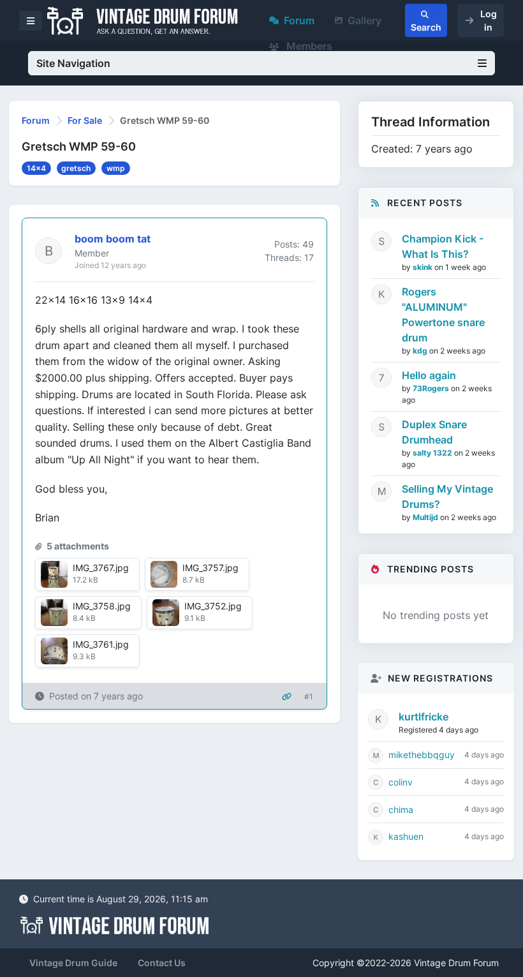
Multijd (426, 517)
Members (308, 46)
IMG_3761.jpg (101, 644)
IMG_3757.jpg (210, 567)
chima (400, 809)
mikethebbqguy (421, 754)
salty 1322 (433, 453)
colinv (400, 782)
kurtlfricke (423, 716)
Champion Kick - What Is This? (442, 246)
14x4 (36, 168)
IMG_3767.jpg (101, 567)
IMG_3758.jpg (102, 605)
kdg (421, 350)
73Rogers (432, 388)
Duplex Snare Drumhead (434, 432)
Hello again (429, 375)
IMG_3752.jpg (213, 605)
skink (423, 267)
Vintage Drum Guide (73, 962)
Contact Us (162, 962)
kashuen (406, 836)
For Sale (85, 120)
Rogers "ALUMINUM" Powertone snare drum (443, 314)
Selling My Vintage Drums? (447, 496)
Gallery (364, 20)
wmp (116, 168)
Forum (299, 20)
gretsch (76, 168)
